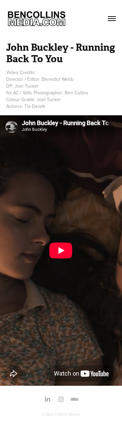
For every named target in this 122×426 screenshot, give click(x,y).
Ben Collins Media (63, 414)
